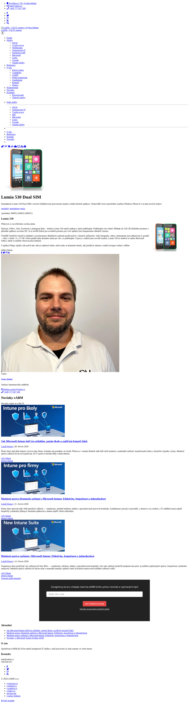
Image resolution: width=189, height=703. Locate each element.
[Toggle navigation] (2, 33)
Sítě (13, 115)
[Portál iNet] (6, 146)
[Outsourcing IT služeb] (18, 146)
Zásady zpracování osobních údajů (94, 609)
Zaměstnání (17, 80)
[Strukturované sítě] (22, 146)
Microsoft (16, 55)
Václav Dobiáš (6, 379)
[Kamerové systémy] (25, 146)
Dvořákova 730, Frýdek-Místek (22, 3)
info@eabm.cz (15, 6)
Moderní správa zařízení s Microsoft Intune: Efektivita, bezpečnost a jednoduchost (42, 635)
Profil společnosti (19, 77)
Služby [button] (10, 40)
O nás (9, 132)
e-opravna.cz (12, 683)
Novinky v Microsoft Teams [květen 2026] (25, 638)
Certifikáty (16, 72)
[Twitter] (8, 15)
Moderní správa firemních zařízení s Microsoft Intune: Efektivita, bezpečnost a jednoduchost (47, 633)
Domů (9, 38)
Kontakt (10, 137)
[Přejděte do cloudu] (15, 146)
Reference (11, 65)
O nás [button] (9, 67)
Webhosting (17, 48)
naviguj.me (11, 693)
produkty (5, 208)
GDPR (15, 75)
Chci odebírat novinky (94, 603)
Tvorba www (18, 45)
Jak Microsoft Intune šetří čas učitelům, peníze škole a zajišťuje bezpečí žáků (40, 630)
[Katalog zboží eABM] (9, 146)
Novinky (10, 90)
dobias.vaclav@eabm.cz (14, 389)
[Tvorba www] (12, 146)
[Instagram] (8, 18)
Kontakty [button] (11, 92)
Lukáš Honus (7, 446)
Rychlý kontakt (7, 700)
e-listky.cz (11, 691)
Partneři (15, 82)
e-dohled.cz (12, 686)
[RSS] (8, 20)
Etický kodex (18, 70)
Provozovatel (18, 95)
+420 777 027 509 (17, 8)
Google (15, 60)
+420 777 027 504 (11, 392)
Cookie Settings (13, 696)
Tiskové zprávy (19, 97)
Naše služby (12, 102)
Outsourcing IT (19, 50)
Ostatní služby (18, 63)
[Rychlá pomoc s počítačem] (2, 146)
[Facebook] (7, 13)
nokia (22, 208)
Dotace (15, 85)
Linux (14, 58)
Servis (15, 43)
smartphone (15, 208)
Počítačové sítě (18, 53)
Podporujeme (12, 87)
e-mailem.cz (12, 688)
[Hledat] (8, 23)
